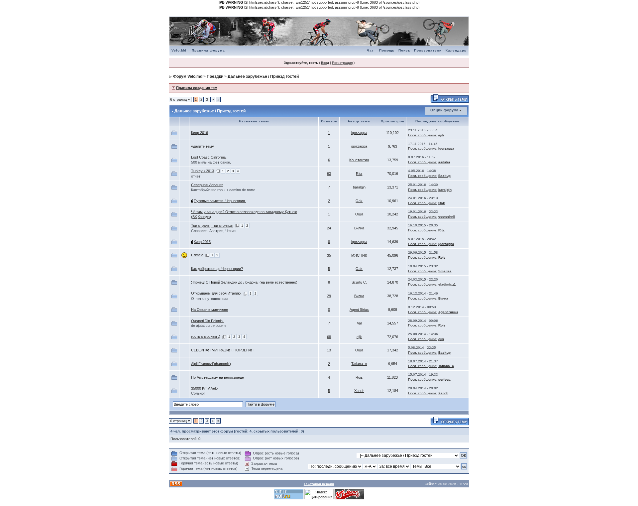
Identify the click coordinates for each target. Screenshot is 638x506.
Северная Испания (207, 185)
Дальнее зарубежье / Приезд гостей (263, 76)
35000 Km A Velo (204, 388)
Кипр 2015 (202, 242)
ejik (441, 135)
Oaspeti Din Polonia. (207, 321)
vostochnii (446, 216)
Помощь (386, 50)
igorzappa (359, 133)
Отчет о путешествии (209, 299)
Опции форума (444, 110)
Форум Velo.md (187, 76)
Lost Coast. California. (209, 157)
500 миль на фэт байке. (211, 162)
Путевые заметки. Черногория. (220, 201)
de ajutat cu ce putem (208, 325)
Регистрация (342, 62)
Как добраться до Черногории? (217, 269)
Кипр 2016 (199, 133)
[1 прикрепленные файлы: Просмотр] (192, 242)
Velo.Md (178, 50)
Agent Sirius (359, 310)
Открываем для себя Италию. (216, 293)
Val (359, 323)
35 (329, 255)
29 (329, 296)
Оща (359, 214)
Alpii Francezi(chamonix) (211, 364)
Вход (325, 62)
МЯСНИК (359, 255)
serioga (444, 379)
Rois (442, 257)
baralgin (359, 187)
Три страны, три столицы (212, 225)
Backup (444, 176)
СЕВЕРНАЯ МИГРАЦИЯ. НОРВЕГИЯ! (223, 350)
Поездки (215, 76)
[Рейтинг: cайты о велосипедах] (349, 494)
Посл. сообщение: (422, 135)
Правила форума (208, 50)
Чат (370, 50)
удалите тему (202, 146)
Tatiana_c (359, 364)
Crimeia (197, 255)
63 (329, 174)
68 (329, 337)
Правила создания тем (196, 88)
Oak (359, 201)
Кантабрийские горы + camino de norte (223, 190)
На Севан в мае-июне (209, 310)
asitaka (444, 162)
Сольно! (198, 393)
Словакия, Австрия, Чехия (213, 231)
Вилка (359, 228)
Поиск (404, 50)
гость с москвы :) (205, 336)
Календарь (456, 50)
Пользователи (428, 50)
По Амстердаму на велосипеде (217, 377)
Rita (359, 174)
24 (329, 228)
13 (329, 350)
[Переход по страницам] (218, 171)
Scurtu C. (359, 282)
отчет (195, 176)
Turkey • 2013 (202, 171)
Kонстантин (359, 160)
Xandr (359, 391)
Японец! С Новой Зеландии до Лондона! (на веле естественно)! (244, 282)
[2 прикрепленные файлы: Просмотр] (192, 201)
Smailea (445, 271)
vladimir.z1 (447, 284)
